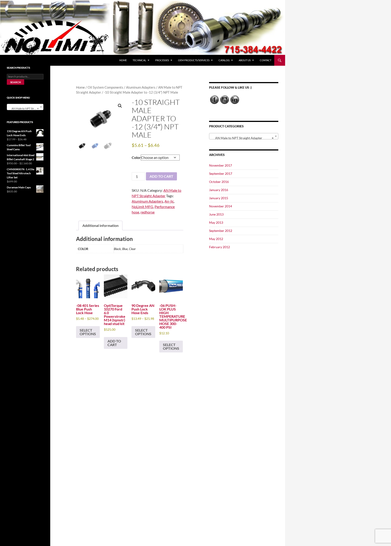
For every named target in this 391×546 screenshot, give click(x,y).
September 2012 (220, 231)
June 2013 (216, 214)
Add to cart (161, 176)
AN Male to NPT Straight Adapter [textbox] (242, 138)
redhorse (148, 212)
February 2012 (219, 247)
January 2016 (218, 190)
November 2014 (220, 206)
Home (123, 60)
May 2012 (216, 239)
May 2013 (216, 222)
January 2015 (218, 198)
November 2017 (220, 165)
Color (136, 157)
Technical (139, 60)
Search (15, 82)
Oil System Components (105, 87)
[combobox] (243, 136)
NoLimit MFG (142, 206)
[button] (120, 106)
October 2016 (219, 182)
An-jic (169, 201)
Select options (88, 332)
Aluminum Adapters (140, 87)
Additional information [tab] (100, 225)
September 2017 (220, 173)
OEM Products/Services (194, 60)
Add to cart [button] (114, 343)
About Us (245, 60)
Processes (162, 60)
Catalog (224, 60)
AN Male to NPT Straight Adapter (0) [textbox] (26, 108)
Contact (265, 60)
